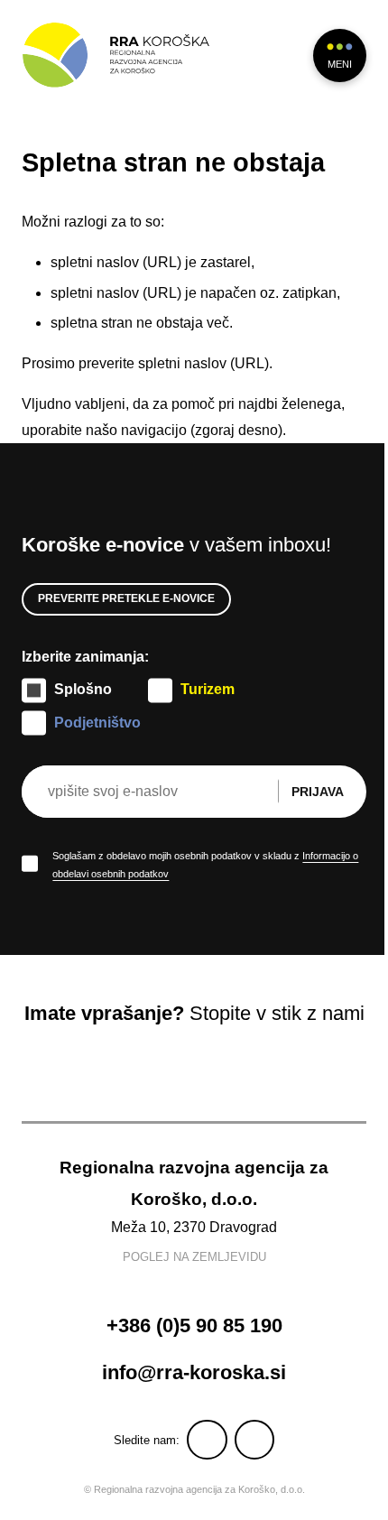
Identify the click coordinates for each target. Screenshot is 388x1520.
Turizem (207, 689)
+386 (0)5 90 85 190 (194, 1325)
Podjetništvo (97, 722)
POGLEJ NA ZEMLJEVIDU (194, 1257)
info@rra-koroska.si (194, 1372)
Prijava (317, 791)
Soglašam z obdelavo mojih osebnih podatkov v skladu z (205, 864)
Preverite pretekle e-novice (126, 598)
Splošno (83, 689)
